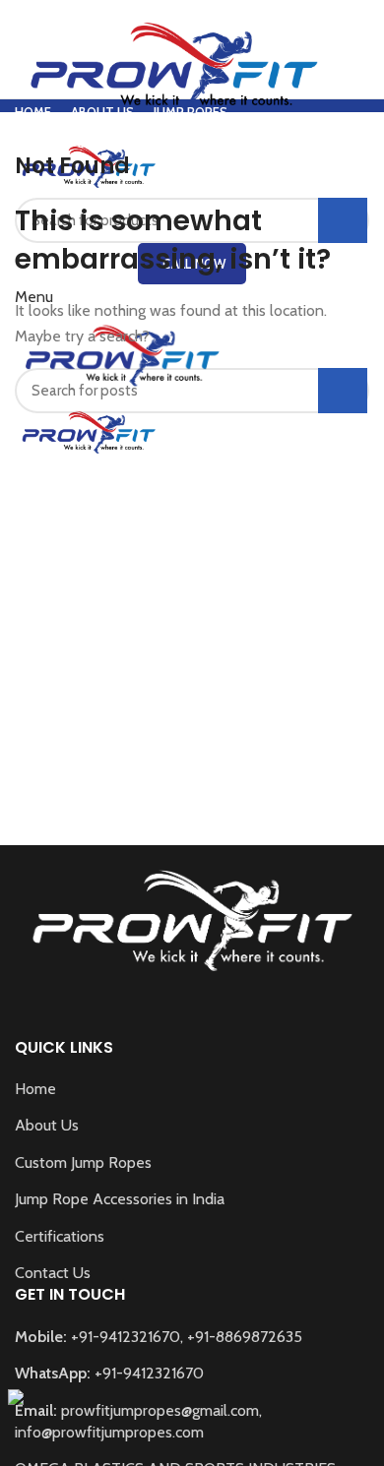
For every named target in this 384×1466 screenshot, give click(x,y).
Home (35, 1088)
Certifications (59, 1236)
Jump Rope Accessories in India (119, 1199)
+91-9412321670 (125, 1336)
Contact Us (53, 1272)
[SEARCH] (342, 390)
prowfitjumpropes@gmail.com (160, 1410)
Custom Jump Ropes (83, 1162)
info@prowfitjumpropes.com (109, 1432)
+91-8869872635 (244, 1336)
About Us (47, 1125)
